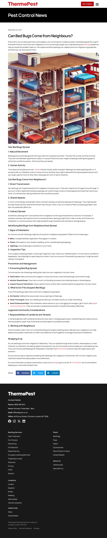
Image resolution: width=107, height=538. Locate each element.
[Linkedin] (23, 421)
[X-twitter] (19, 421)
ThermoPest (61, 349)
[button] (23, 373)
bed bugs (86, 44)
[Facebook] (9, 421)
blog (55, 362)
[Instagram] (14, 421)
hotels (37, 169)
